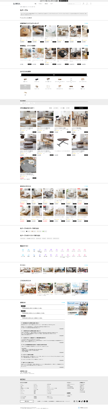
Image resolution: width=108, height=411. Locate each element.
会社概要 (39, 401)
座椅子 (35, 390)
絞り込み (81, 107)
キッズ (48, 385)
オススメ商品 (23, 397)
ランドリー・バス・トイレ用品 (52, 388)
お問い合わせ (27, 401)
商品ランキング (49, 396)
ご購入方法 (81, 385)
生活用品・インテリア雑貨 (25, 388)
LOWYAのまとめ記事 (70, 388)
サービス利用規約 (44, 401)
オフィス (48, 386)
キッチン (35, 384)
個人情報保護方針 (51, 401)
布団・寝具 (49, 384)
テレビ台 (22, 385)
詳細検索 (35, 397)
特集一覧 (68, 385)
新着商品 (35, 396)
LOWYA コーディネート (70, 384)
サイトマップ (67, 401)
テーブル (35, 388)
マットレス (22, 393)
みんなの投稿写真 (70, 386)
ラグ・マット (23, 390)
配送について (82, 386)
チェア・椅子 (36, 389)
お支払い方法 (82, 388)
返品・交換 (81, 389)
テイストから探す (23, 396)
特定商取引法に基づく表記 (60, 401)
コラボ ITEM (49, 393)
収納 (21, 386)
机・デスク (35, 385)
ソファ (22, 384)
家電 (34, 393)
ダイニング (35, 386)
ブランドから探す (50, 397)
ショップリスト (69, 394)
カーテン (22, 389)
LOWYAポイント (82, 390)
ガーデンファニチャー (50, 389)
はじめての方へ (82, 384)
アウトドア (49, 390)
